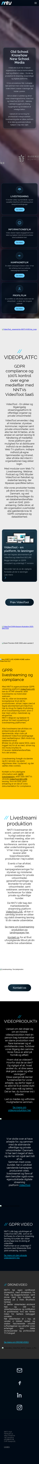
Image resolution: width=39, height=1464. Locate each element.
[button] (36, 3)
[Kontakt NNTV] (19, 1370)
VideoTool (24, 1185)
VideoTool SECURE (18, 779)
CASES (7, 1447)
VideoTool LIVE (27, 689)
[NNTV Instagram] (19, 1407)
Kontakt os (13, 937)
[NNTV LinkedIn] (19, 1395)
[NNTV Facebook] (19, 1382)
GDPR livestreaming (12, 775)
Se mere (19, 210)
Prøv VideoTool (19, 602)
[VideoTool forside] (6, 3)
